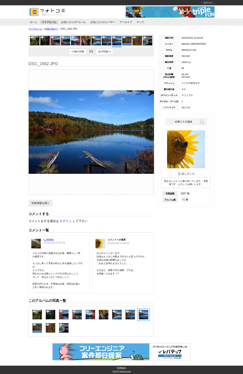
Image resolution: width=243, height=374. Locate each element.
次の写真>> (104, 51)
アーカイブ (126, 22)
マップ (140, 22)
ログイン (208, 2)
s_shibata (48, 239)
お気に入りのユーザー (102, 22)
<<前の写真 (77, 51)
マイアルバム (49, 22)
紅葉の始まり (51, 29)
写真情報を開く (40, 203)
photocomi (125, 371)
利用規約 (121, 368)
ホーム (33, 22)
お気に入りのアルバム (73, 22)
